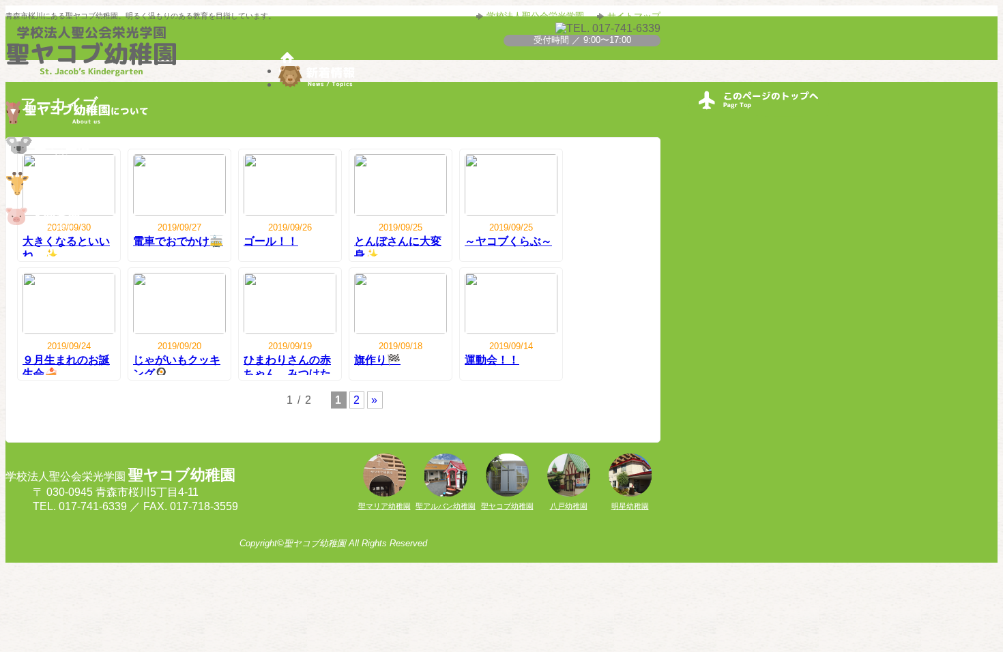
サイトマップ (633, 16)
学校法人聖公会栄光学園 (535, 16)
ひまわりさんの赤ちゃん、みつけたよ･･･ (287, 372)
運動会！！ (492, 360)
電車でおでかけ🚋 (178, 241)
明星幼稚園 (630, 506)
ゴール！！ (271, 241)
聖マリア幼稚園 (384, 506)
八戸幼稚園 (568, 506)
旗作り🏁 (377, 360)
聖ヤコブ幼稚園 (507, 506)
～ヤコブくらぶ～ (508, 241)
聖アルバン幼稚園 (446, 506)
